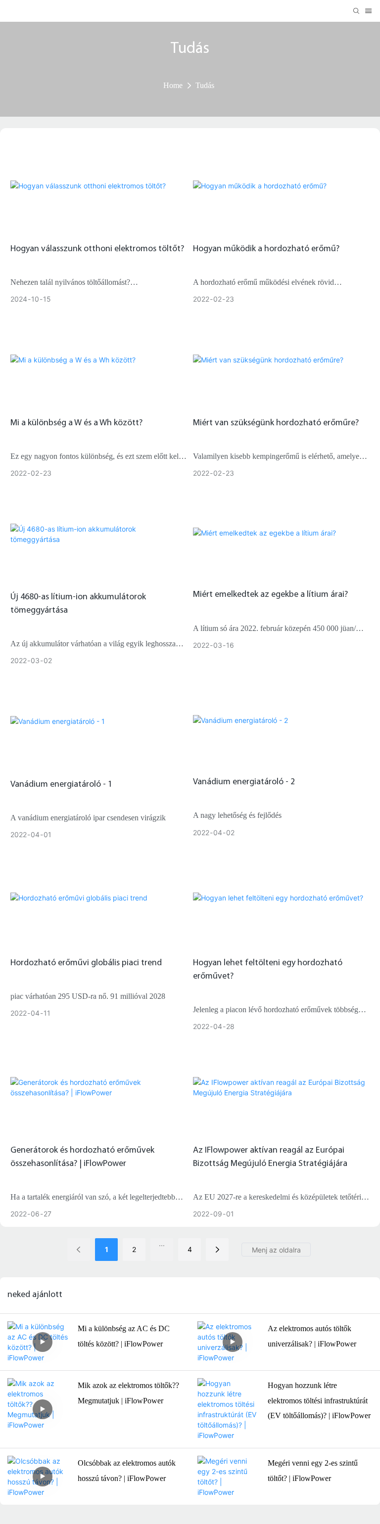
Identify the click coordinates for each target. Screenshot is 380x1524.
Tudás (204, 85)
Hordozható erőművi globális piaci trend (86, 963)
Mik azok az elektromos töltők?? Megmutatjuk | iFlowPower (128, 1392)
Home (173, 85)
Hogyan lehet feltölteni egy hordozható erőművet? (267, 970)
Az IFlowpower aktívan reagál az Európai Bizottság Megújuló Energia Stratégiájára (270, 1157)
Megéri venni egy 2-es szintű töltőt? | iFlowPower (313, 1470)
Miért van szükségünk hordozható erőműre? (276, 423)
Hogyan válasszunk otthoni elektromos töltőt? (97, 249)
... (162, 1243)
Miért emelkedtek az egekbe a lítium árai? (270, 594)
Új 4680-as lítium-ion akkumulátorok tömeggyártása (78, 604)
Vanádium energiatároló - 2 (244, 782)
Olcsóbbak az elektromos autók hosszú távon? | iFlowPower (127, 1470)
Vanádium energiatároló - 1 (61, 784)
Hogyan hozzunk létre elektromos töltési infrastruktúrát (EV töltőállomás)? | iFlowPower (319, 1400)
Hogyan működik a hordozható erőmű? (266, 249)
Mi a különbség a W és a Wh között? (76, 423)
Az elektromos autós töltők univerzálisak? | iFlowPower (312, 1335)
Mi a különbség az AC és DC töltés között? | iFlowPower (124, 1335)
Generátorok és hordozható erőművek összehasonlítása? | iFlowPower (82, 1157)
